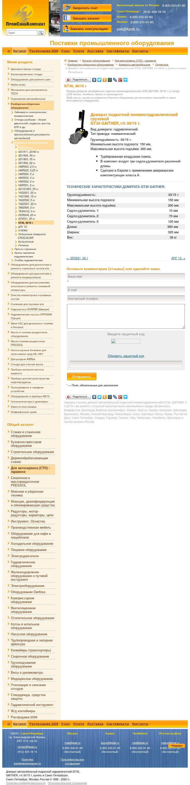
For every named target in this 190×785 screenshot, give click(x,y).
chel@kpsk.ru (140, 743)
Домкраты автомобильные (134, 64)
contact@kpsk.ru (27, 747)
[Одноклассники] (104, 79)
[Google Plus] (120, 79)
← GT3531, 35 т (77, 258)
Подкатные (161, 64)
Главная (72, 60)
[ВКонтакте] (94, 79)
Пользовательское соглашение (72, 761)
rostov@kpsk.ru (170, 743)
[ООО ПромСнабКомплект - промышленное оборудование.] (25, 15)
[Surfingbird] (125, 79)
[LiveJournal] (115, 79)
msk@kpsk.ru (72, 743)
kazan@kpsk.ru (110, 743)
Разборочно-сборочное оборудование (91, 64)
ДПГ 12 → (178, 258)
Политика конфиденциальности (27, 761)
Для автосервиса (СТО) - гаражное (135, 60)
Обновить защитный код (126, 355)
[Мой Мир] (110, 79)
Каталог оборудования (96, 60)
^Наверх (176, 746)
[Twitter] (99, 79)
